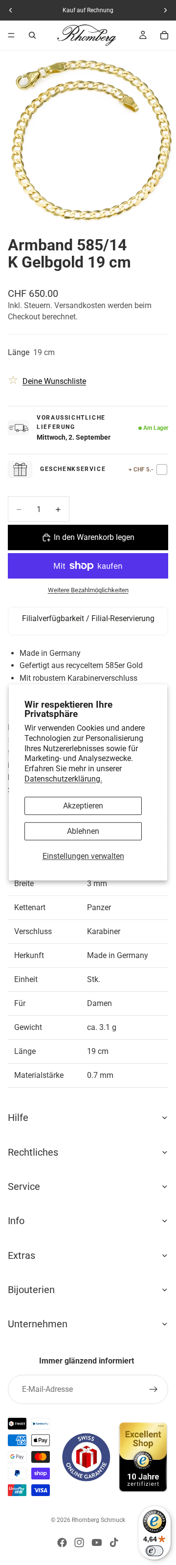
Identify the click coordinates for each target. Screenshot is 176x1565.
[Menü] (11, 35)
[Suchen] (32, 35)
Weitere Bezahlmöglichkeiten (88, 590)
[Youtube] (97, 1542)
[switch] (154, 1550)
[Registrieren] (153, 1389)
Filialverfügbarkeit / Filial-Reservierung (88, 618)
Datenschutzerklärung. (63, 778)
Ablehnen (83, 831)
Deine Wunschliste (54, 381)
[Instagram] (79, 1542)
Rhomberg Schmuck (98, 1520)
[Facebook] (62, 1542)
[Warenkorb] (164, 35)
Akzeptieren (83, 805)
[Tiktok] (114, 1542)
